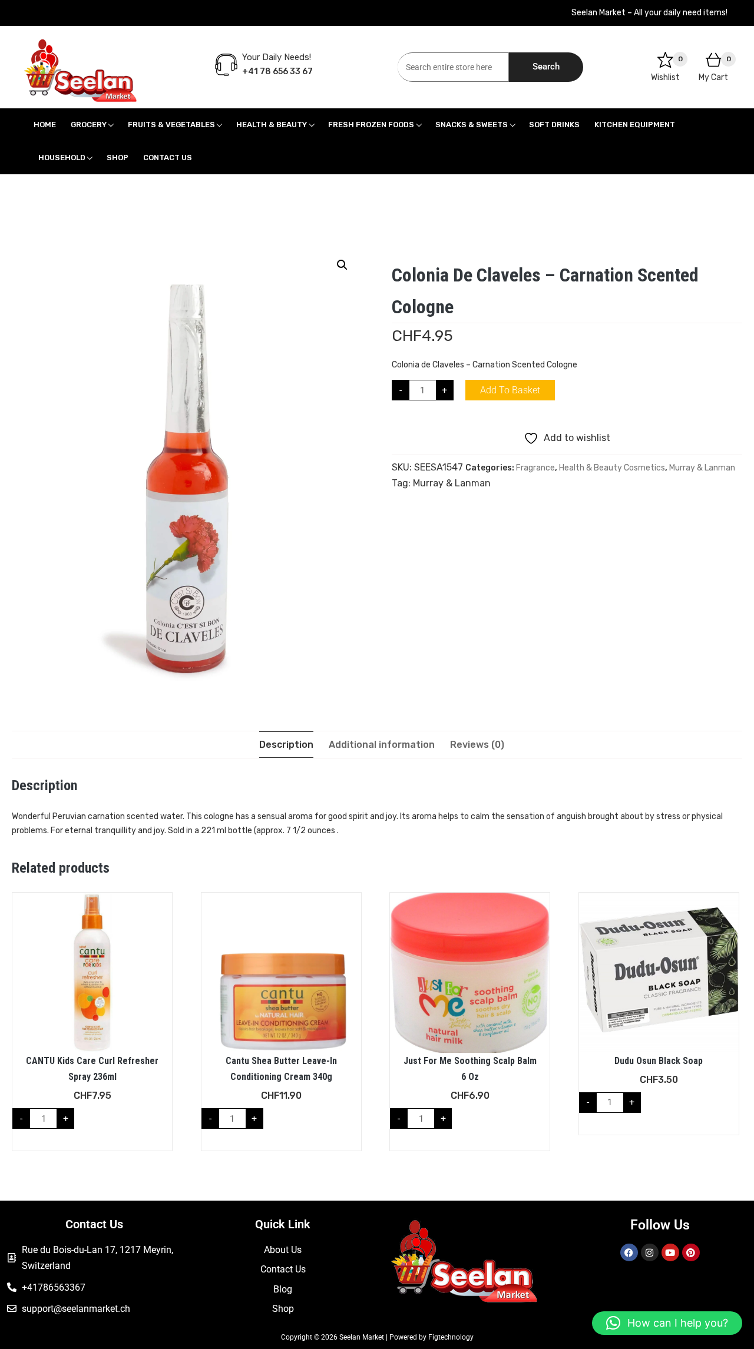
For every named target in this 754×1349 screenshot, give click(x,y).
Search (546, 66)
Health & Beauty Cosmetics (612, 468)
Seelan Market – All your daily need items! (649, 13)
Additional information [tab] (382, 744)
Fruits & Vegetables (171, 124)
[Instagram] (650, 1252)
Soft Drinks (554, 124)
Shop (117, 157)
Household (61, 157)
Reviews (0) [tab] (477, 744)
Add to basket (510, 390)
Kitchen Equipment (634, 124)
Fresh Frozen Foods (371, 124)
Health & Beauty (271, 124)
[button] (342, 265)
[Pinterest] (691, 1252)
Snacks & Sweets (471, 124)
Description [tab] (286, 744)
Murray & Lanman (702, 468)
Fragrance (535, 468)
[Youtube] (670, 1252)
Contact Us (167, 157)
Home (45, 124)
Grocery (89, 124)
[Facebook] (629, 1252)
